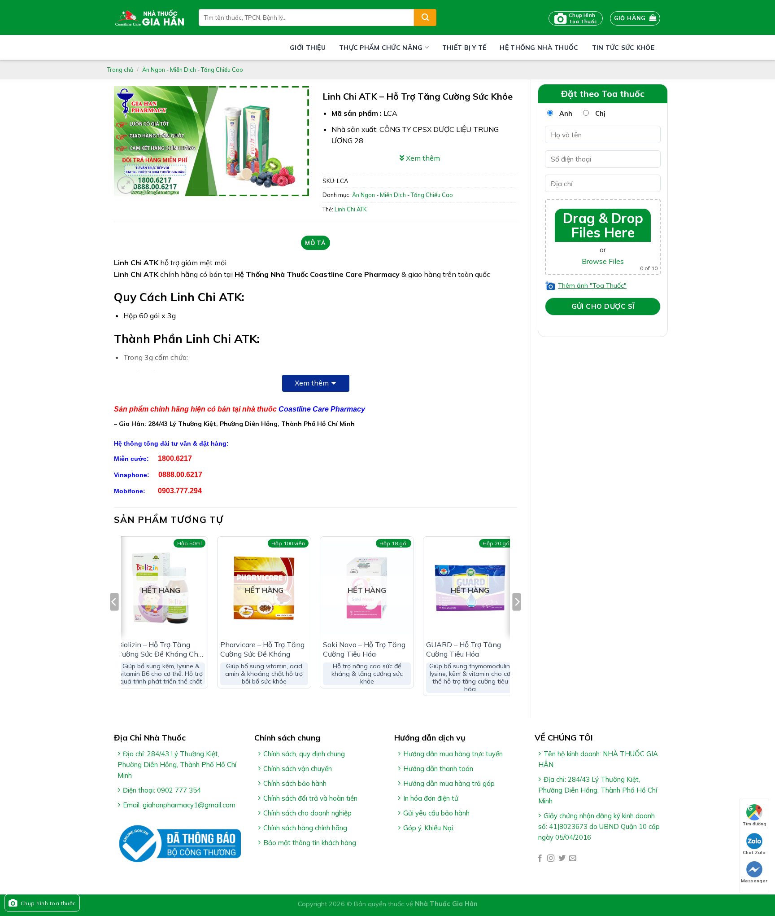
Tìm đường (754, 824)
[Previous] (114, 619)
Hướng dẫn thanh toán (438, 768)
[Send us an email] (572, 859)
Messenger (754, 881)
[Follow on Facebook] (540, 859)
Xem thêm (312, 382)
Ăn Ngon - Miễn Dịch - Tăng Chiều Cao (192, 69)
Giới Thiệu (308, 48)
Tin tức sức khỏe (623, 48)
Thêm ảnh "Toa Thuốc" (592, 285)
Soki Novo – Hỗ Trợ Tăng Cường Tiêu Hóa (364, 649)
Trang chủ (120, 69)
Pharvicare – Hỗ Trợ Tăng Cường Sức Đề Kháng (262, 649)
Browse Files (603, 261)
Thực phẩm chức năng (380, 48)
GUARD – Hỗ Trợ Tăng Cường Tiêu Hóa (463, 649)
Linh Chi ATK (351, 209)
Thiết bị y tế (464, 48)
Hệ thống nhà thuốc (539, 48)
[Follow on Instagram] (550, 859)
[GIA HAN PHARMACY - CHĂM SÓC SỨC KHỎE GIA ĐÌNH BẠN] (149, 17)
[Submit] (425, 17)
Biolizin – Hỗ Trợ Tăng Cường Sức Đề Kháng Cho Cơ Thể (159, 649)
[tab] (315, 243)
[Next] (516, 619)
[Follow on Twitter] (562, 859)
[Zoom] (126, 185)
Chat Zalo (754, 852)
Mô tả (315, 242)
